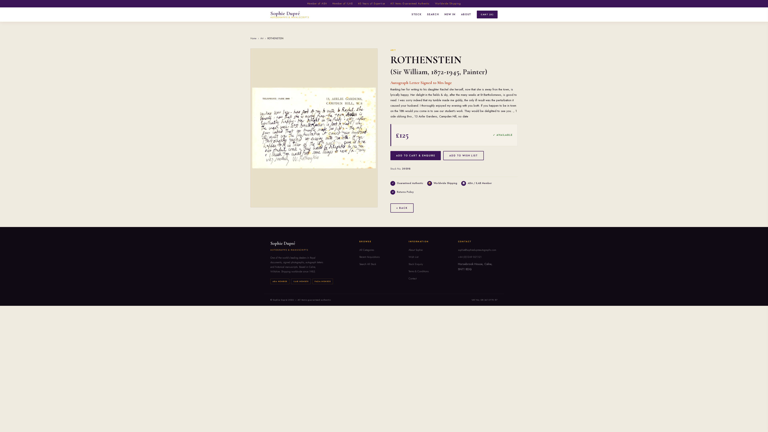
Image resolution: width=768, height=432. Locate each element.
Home (253, 38)
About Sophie (416, 250)
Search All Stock (367, 264)
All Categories (366, 250)
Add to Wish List (463, 155)
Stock (416, 14)
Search (433, 14)
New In (449, 14)
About (466, 14)
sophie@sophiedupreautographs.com (477, 250)
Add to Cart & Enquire (415, 155)
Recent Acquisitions (369, 257)
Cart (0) (487, 14)
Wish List (413, 257)
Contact (413, 278)
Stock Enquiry (416, 264)
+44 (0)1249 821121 (470, 257)
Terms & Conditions (419, 271)
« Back (402, 208)
